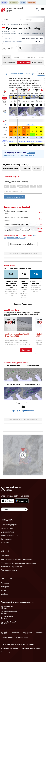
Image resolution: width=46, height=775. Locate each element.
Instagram (5, 586)
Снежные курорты (9, 524)
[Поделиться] (15, 48)
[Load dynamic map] (23, 455)
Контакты (38, 632)
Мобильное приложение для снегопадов (18, 563)
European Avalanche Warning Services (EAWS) (19, 154)
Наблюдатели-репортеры (12, 566)
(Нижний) (37, 62)
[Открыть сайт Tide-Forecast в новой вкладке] (23, 2)
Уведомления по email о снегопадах (16, 559)
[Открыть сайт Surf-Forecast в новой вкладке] (4, 2)
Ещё (5, 112)
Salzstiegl (25, 25)
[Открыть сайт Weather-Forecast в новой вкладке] (31, 2)
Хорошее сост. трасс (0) (16, 237)
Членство (5, 555)
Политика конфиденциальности (32, 648)
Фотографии (6, 539)
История (37, 168)
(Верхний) (9, 62)
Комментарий (22, 637)
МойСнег (4, 542)
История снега (29, 57)
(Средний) (24, 62)
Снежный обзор (7, 532)
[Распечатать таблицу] (20, 48)
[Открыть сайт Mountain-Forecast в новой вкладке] (14, 2)
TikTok (3, 590)
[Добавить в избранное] (4, 48)
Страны (4, 25)
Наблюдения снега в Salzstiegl (23, 244)
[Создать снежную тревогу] (9, 48)
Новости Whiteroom (9, 535)
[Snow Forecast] (11, 9)
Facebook (5, 583)
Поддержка (27, 632)
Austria (14, 25)
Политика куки (6, 652)
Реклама (15, 632)
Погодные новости (9, 570)
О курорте (26, 168)
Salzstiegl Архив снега (23, 304)
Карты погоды (7, 528)
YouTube (4, 594)
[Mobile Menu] (43, 9)
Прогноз (7, 57)
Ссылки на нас (7, 637)
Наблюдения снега (10, 168)
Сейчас (17, 57)
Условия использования (9, 648)
